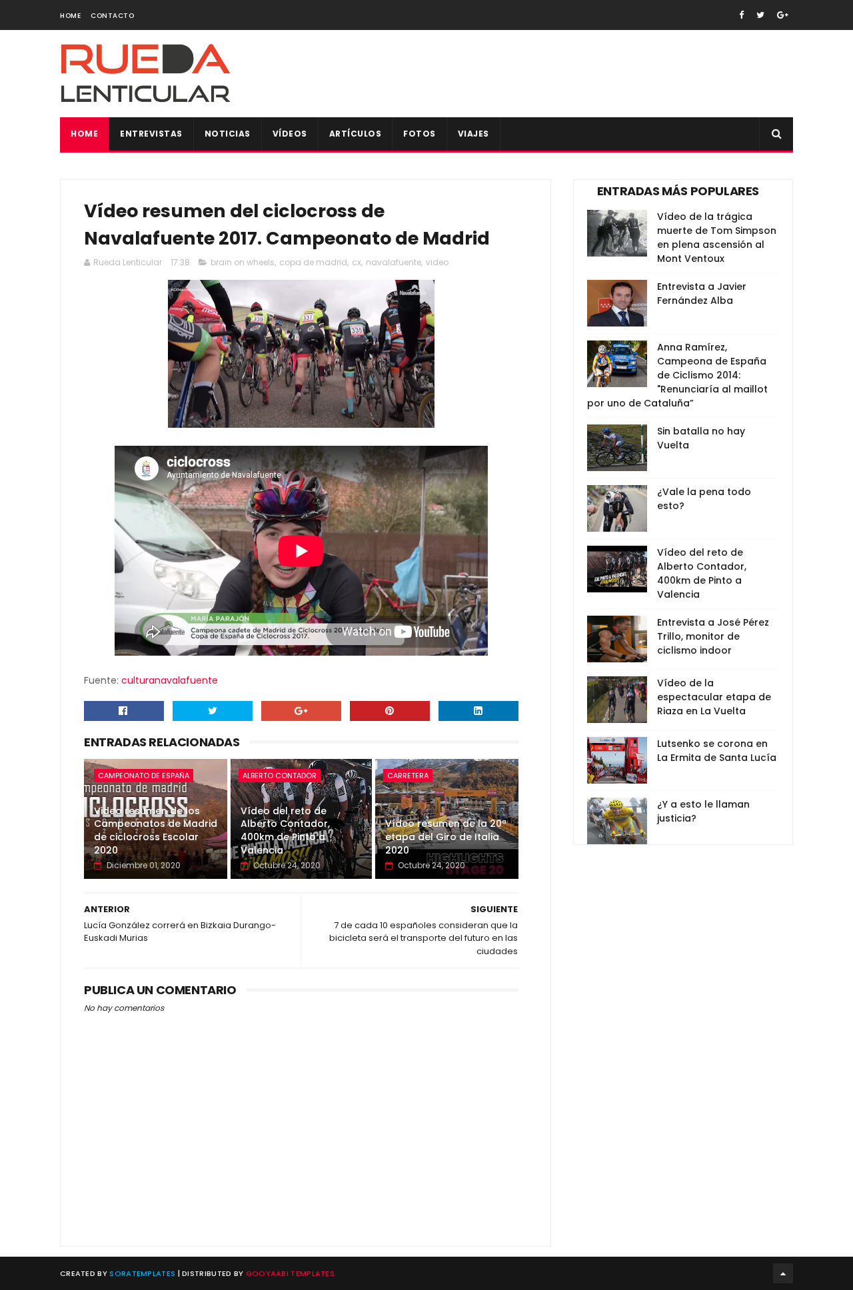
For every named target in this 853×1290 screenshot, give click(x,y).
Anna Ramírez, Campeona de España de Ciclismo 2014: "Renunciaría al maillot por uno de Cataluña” (677, 375)
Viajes (473, 133)
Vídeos (290, 133)
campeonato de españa (143, 775)
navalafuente (393, 262)
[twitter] (760, 15)
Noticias (228, 133)
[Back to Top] (783, 1273)
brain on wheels (243, 262)
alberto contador (280, 775)
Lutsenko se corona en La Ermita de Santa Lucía (716, 750)
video (437, 262)
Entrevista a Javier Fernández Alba (701, 293)
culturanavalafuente (169, 680)
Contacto (112, 16)
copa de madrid (313, 262)
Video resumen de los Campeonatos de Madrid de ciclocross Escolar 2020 (155, 830)
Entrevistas (151, 133)
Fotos (419, 133)
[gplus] (782, 15)
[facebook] (741, 15)
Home (70, 16)
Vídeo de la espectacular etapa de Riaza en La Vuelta (714, 697)
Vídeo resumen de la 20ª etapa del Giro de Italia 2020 (445, 836)
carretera (407, 775)
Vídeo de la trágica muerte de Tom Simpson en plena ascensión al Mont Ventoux (716, 237)
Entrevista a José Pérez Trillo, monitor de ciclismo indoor (713, 636)
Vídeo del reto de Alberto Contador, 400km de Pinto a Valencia (285, 830)
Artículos (355, 133)
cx (356, 262)
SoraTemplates (142, 1273)
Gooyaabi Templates (290, 1273)
